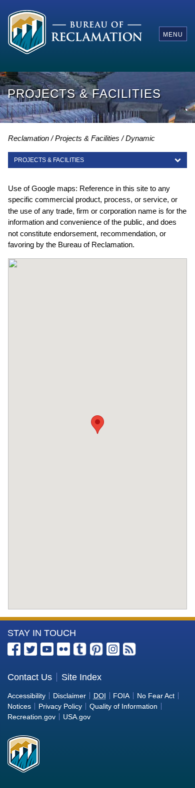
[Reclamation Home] (75, 34)
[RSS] (129, 649)
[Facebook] (14, 649)
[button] (97, 424)
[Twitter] (30, 649)
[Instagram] (113, 649)
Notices (19, 706)
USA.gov (76, 717)
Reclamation (28, 138)
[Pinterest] (96, 649)
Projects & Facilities (87, 138)
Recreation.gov (32, 717)
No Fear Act (155, 696)
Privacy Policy (60, 706)
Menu (173, 34)
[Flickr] (63, 649)
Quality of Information (124, 706)
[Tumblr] (80, 649)
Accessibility (27, 696)
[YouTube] (47, 649)
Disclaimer (69, 696)
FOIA (121, 696)
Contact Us (30, 677)
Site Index (82, 677)
